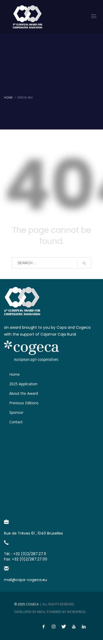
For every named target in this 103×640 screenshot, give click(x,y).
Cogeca (32, 604)
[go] (84, 263)
